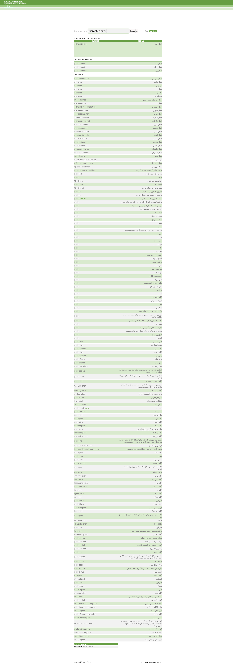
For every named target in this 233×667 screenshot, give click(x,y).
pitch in (77, 191)
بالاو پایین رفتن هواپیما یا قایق (150, 311)
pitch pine (78, 345)
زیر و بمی (158, 265)
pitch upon (78, 184)
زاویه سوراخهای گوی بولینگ (151, 328)
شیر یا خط (157, 412)
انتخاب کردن (157, 184)
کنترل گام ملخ (156, 600)
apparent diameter (82, 117)
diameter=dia (80, 103)
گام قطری (157, 463)
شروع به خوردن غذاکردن (152, 191)
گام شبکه (158, 575)
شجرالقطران (156, 345)
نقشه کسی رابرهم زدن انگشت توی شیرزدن (144, 449)
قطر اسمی (157, 135)
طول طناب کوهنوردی (153, 283)
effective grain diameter (84, 163)
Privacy (89, 662)
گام (160, 248)
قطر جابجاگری (156, 107)
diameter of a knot (82, 121)
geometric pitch (80, 534)
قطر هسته (157, 142)
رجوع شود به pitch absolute (150, 394)
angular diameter (81, 149)
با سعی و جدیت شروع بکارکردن (149, 195)
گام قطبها (158, 349)
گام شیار (158, 419)
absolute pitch (80, 508)
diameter (78, 82)
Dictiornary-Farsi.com (13, 2)
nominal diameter (81, 132)
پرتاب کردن (157, 262)
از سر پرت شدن (155, 446)
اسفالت (159, 579)
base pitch (78, 516)
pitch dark (78, 456)
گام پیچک (158, 497)
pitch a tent (79, 408)
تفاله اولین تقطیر (155, 636)
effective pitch (80, 476)
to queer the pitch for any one (86, 449)
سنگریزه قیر (157, 366)
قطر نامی (158, 132)
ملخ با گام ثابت (156, 633)
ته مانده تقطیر (156, 216)
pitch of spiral (80, 356)
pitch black (79, 460)
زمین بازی (158, 324)
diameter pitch (80, 44)
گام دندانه (158, 453)
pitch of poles (80, 349)
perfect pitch (79, 394)
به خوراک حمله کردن (153, 174)
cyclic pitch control (82, 629)
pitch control (79, 545)
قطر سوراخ (157, 110)
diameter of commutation (85, 107)
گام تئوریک (157, 436)
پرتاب (159, 290)
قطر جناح (158, 67)
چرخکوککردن (156, 398)
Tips (146, 31)
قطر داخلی (157, 146)
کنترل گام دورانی (155, 629)
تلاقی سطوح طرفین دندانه (151, 538)
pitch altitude (79, 568)
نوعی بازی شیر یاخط (153, 542)
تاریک (160, 586)
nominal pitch (80, 593)
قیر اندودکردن (156, 301)
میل (160, 234)
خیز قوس (158, 363)
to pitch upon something (84, 170)
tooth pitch (78, 419)
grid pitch (78, 575)
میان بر (159, 86)
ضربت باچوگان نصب (153, 287)
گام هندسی (157, 534)
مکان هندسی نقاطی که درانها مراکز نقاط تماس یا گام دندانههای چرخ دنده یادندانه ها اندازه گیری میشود (140, 441)
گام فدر (159, 483)
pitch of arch (79, 359)
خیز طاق (158, 359)
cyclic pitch (79, 494)
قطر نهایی (158, 156)
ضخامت (158, 96)
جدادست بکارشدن (154, 181)
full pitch (78, 490)
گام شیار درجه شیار (154, 381)
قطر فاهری (157, 117)
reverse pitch (79, 426)
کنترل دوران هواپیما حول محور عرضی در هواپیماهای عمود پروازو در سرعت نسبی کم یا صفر (141, 557)
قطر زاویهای (157, 149)
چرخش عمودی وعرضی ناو (151, 209)
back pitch (78, 511)
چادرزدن (158, 237)
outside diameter (81, 79)
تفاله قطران (157, 220)
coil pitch (78, 497)
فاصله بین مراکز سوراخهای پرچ (149, 429)
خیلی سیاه (158, 460)
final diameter (80, 156)
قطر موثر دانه (156, 163)
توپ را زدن (157, 244)
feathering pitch (81, 483)
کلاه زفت (158, 552)
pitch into (78, 174)
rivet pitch (78, 429)
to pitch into (79, 188)
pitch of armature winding (85, 614)
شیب (160, 227)
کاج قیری (158, 352)
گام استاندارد (156, 433)
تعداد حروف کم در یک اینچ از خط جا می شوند (144, 331)
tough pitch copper (82, 618)
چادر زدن (158, 405)
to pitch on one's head (83, 446)
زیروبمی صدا (156, 269)
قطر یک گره (157, 121)
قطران (159, 308)
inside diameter (81, 142)
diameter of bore (81, 110)
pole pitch (78, 422)
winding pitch (80, 390)
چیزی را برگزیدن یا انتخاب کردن (149, 170)
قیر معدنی (158, 590)
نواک (160, 294)
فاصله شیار (157, 415)
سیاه (160, 456)
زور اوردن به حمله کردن (152, 188)
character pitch (80, 520)
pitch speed (79, 377)
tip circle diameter (82, 167)
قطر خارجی (157, 79)
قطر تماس (157, 114)
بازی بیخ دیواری (156, 549)
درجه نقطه (157, 472)
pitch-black (79, 501)
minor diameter (80, 100)
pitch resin (78, 342)
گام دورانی (157, 494)
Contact (77, 662)
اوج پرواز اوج (156, 335)
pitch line (78, 441)
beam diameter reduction (85, 160)
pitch (76, 177)
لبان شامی (157, 342)
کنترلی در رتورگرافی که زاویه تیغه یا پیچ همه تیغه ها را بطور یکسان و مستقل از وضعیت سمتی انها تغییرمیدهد (141, 623)
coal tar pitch (79, 611)
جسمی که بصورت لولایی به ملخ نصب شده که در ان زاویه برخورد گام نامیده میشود (141, 386)
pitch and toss (80, 542)
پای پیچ (159, 356)
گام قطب (158, 422)
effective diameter (82, 124)
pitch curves (79, 538)
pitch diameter (80, 64)
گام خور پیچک (156, 511)
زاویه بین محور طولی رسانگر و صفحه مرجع (144, 568)
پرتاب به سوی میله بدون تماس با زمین (146, 531)
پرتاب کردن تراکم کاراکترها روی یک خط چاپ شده (141, 202)
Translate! (153, 31)
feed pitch (78, 479)
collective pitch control (83, 623)
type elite (158, 524)
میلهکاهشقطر (156, 160)
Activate (90, 647)
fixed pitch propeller (82, 633)
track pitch (78, 381)
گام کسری (157, 486)
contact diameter (81, 114)
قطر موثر (158, 124)
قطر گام (158, 44)
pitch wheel (79, 398)
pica (160, 520)
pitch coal (78, 565)
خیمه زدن (158, 241)
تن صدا (159, 272)
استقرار (159, 338)
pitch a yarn (79, 572)
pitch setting (79, 371)
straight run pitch (81, 636)
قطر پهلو (158, 71)
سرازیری (158, 280)
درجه (160, 177)
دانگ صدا (158, 213)
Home (9, 6)
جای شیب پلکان (155, 276)
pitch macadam (80, 366)
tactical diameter (81, 153)
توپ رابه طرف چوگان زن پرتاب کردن (146, 206)
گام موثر (158, 476)
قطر (160, 89)
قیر (160, 304)
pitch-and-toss (80, 412)
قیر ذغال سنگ (156, 611)
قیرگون (159, 501)
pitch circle (79, 561)
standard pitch (80, 433)
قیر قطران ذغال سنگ (153, 640)
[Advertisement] (118, 19)
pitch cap (78, 552)
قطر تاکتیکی (157, 153)
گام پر (159, 490)
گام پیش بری (156, 479)
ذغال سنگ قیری (155, 565)
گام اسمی (158, 593)
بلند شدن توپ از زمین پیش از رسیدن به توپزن (143, 230)
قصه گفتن (158, 572)
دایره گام (158, 561)
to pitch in (78, 181)
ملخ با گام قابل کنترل (153, 604)
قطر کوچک (157, 139)
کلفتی (159, 93)
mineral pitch (79, 579)
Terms (83, 662)
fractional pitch (80, 486)
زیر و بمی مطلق (155, 508)
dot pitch (78, 468)
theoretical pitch (81, 436)
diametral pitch (80, 463)
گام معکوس (157, 426)
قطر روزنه (157, 128)
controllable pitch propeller (85, 604)
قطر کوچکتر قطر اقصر (152, 100)
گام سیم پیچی (156, 297)
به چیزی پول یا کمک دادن (152, 198)
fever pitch (78, 401)
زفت (160, 223)
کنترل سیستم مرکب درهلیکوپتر (149, 545)
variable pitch (80, 386)
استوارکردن (157, 258)
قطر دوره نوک (156, 167)
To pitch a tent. (80, 405)
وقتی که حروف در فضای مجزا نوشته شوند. (144, 320)
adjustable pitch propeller (85, 607)
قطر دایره (158, 82)
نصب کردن (157, 251)
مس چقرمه (157, 618)
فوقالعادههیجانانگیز (154, 401)
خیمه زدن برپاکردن (154, 255)
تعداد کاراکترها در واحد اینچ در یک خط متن (145, 597)
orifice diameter (81, 128)
